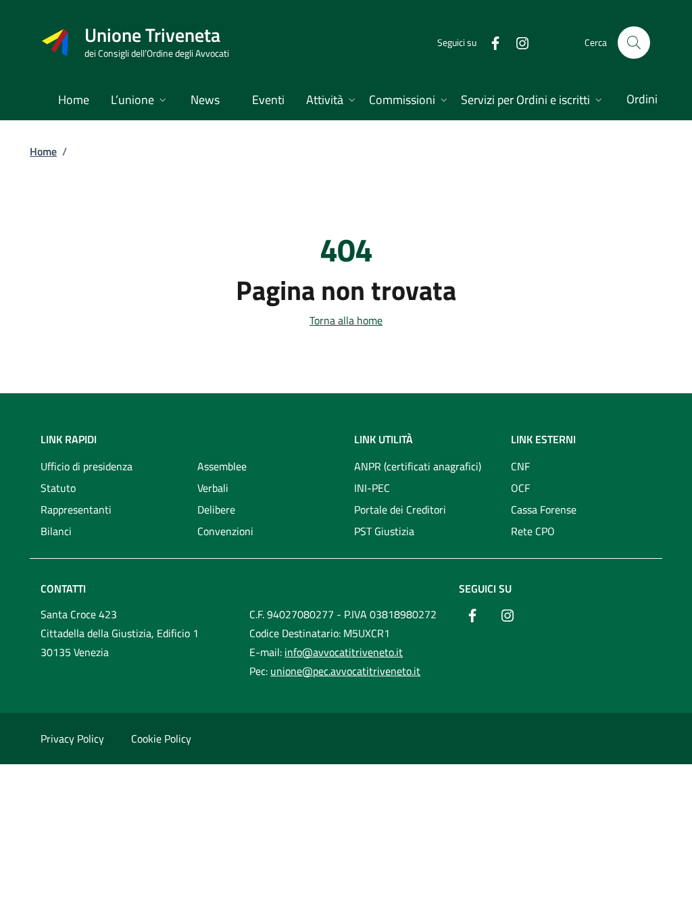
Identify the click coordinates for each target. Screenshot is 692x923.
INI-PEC (372, 488)
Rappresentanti (76, 509)
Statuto (58, 488)
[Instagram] (516, 42)
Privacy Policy (72, 738)
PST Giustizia (384, 531)
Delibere (216, 509)
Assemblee (222, 466)
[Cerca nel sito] (634, 42)
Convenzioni (225, 531)
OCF (520, 488)
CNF (520, 466)
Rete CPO (533, 531)
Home (43, 151)
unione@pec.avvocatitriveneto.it (345, 671)
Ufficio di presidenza (86, 466)
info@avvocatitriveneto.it (344, 652)
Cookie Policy (161, 738)
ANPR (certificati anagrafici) (417, 466)
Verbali (212, 488)
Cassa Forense (543, 509)
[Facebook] (489, 42)
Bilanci (56, 531)
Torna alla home (346, 320)
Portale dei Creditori (400, 509)
